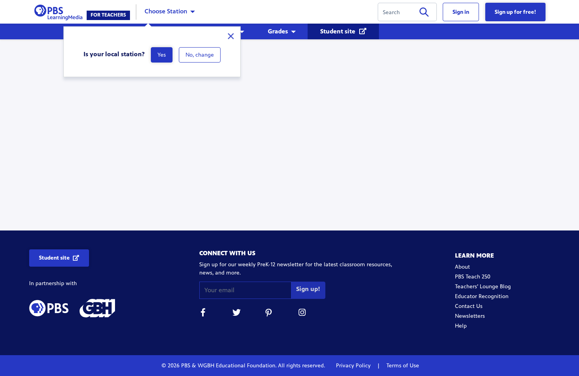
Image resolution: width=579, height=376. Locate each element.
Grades (278, 31)
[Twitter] (236, 313)
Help (461, 326)
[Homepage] (60, 11)
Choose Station (166, 11)
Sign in (461, 12)
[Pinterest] (269, 313)
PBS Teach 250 (472, 276)
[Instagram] (302, 313)
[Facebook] (203, 313)
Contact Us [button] (468, 306)
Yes (162, 55)
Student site (338, 31)
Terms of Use (402, 365)
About (462, 267)
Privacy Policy (354, 365)
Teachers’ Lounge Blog (483, 286)
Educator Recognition (481, 296)
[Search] (424, 13)
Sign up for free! (515, 12)
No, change (200, 55)
